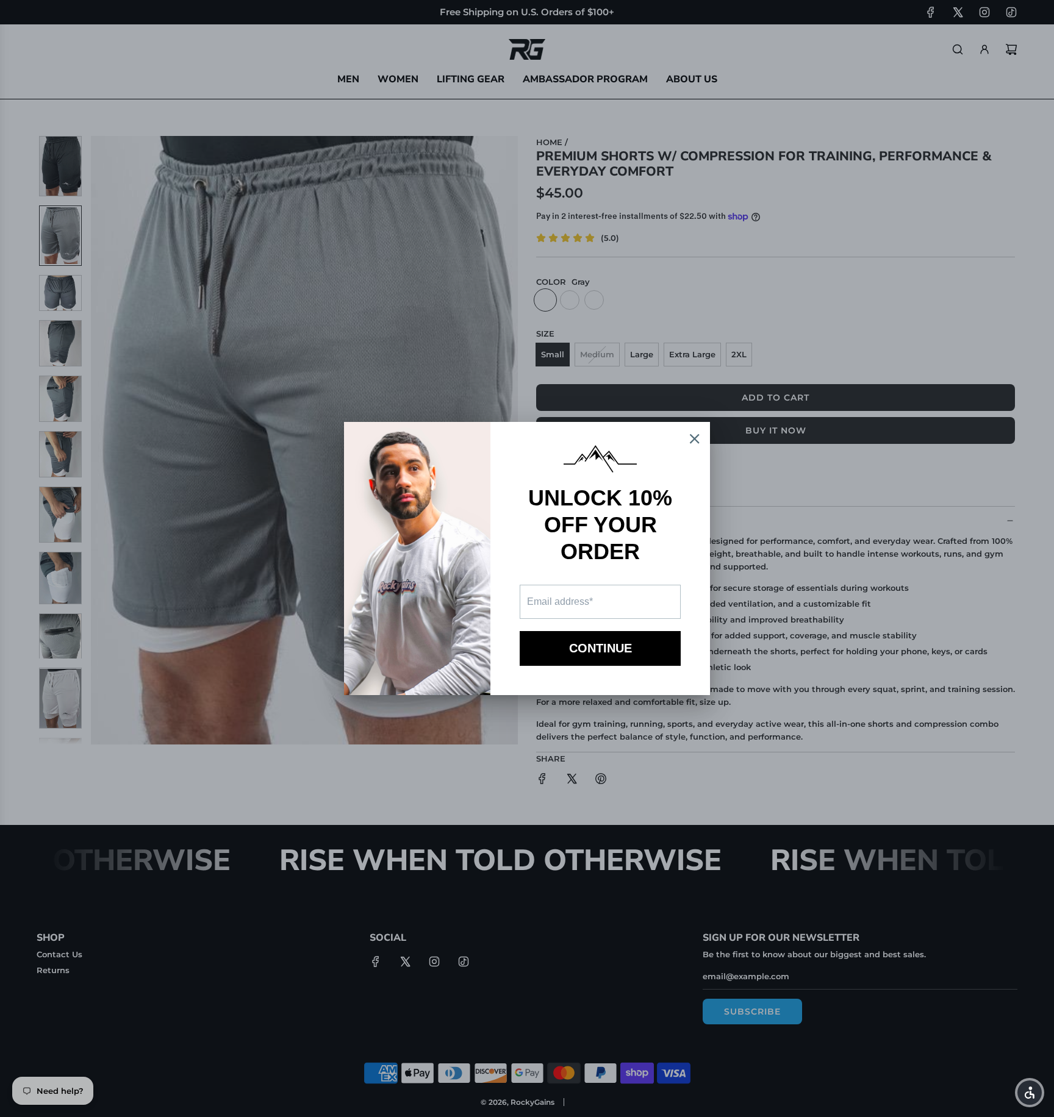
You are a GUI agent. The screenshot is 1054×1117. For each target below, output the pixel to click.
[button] (1029, 1092)
